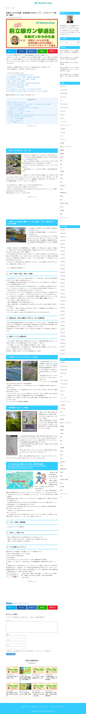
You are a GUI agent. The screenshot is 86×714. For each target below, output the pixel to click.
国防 (61, 164)
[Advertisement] (32, 136)
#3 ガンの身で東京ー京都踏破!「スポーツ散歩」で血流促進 (20, 79)
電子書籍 (62, 210)
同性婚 (61, 157)
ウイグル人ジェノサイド (65, 125)
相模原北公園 (20, 286)
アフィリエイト (63, 121)
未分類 (61, 189)
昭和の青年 (62, 185)
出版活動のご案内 (25, 706)
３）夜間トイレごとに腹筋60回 (16, 109)
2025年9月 (62, 243)
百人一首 (27, 603)
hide (35, 99)
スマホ (61, 135)
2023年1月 (62, 293)
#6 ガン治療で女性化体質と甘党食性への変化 (17, 85)
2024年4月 (62, 272)
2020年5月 (62, 353)
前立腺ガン (16, 603)
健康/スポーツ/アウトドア (65, 146)
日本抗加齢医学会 (11, 278)
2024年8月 (62, 261)
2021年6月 (62, 318)
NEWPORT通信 (63, 93)
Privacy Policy (52, 706)
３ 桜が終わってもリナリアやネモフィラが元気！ (19, 111)
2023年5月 (62, 279)
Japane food (63, 86)
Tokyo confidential (64, 104)
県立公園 (40, 292)
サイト (7, 645)
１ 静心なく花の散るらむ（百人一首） (16, 102)
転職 (61, 199)
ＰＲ (61, 221)
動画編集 (62, 150)
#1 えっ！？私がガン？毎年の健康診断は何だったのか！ (20, 75)
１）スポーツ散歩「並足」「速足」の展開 (18, 106)
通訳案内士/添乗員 (64, 203)
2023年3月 (62, 286)
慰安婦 (61, 174)
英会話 (61, 196)
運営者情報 (33, 706)
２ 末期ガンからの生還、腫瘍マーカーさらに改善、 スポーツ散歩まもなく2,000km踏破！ (29, 104)
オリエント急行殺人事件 (46, 492)
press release (63, 96)
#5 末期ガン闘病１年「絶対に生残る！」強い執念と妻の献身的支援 (23, 83)
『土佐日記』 (39, 169)
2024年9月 (62, 258)
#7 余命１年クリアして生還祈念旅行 (15, 87)
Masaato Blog (42, 711)
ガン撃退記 (9, 603)
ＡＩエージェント (64, 217)
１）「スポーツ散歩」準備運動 (15, 118)
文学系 (61, 178)
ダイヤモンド (63, 139)
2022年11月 (62, 300)
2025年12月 (62, 233)
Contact (45, 706)
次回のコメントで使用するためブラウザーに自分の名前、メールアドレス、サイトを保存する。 (29, 651)
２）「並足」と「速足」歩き (15, 120)
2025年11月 (62, 236)
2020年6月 (62, 350)
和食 (61, 160)
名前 (7, 634)
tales (61, 100)
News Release (61, 706)
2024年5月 (62, 268)
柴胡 (27, 159)
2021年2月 (62, 329)
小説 (61, 167)
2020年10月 (62, 343)
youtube (62, 118)
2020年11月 (62, 339)
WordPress (62, 114)
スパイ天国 (62, 132)
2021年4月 (62, 325)
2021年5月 (62, 322)
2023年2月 (62, 290)
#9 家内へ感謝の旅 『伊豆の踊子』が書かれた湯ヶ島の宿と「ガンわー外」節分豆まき (27, 91)
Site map (40, 706)
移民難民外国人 (63, 192)
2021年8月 (62, 311)
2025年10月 (62, 240)
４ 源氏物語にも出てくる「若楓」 (15, 113)
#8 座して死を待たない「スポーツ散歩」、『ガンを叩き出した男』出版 (23, 89)
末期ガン (21, 603)
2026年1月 (62, 229)
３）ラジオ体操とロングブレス (16, 122)
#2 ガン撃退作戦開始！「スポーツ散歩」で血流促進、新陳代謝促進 (23, 77)
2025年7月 (62, 247)
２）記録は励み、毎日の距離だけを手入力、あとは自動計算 (23, 107)
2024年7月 (62, 265)
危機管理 (62, 153)
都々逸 (61, 206)
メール (8, 640)
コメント (8, 620)
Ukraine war (62, 111)
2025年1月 (62, 254)
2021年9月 (62, 307)
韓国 (61, 214)
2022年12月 (62, 297)
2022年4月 (62, 304)
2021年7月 (62, 314)
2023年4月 (62, 282)
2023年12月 (62, 275)
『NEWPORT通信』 (20, 95)
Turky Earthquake (64, 107)
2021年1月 (62, 332)
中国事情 (62, 143)
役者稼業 (62, 171)
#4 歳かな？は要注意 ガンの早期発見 (15, 81)
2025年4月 (62, 251)
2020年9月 (62, 346)
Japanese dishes (64, 89)
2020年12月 (62, 336)
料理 (61, 182)
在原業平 (32, 185)
